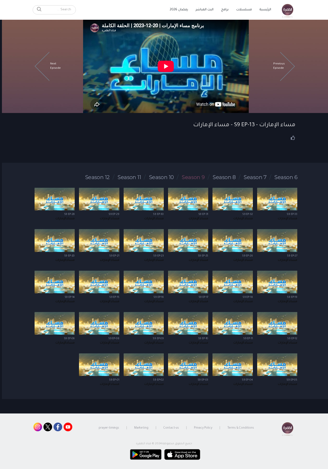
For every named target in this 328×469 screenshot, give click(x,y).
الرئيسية (265, 10)
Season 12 (97, 177)
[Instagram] (38, 428)
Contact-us (171, 428)
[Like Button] (293, 137)
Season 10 (161, 177)
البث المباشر (204, 10)
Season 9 (193, 177)
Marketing (141, 428)
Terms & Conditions (240, 428)
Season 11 (129, 177)
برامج (225, 10)
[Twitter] (48, 428)
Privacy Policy (203, 428)
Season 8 (224, 177)
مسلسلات (244, 10)
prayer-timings (109, 428)
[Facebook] (58, 428)
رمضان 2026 (179, 10)
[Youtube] (68, 428)
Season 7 (255, 177)
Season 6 (285, 177)
